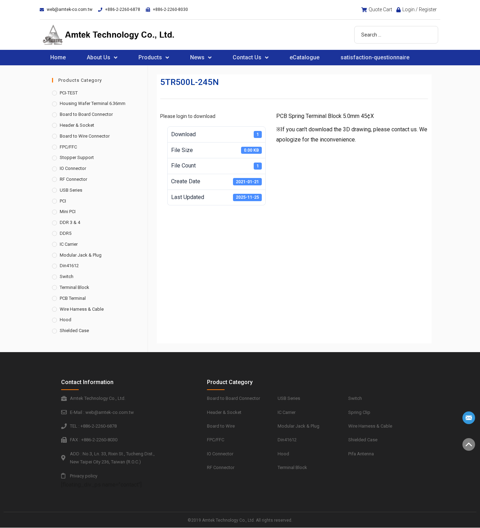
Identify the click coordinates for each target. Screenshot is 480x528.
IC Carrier (69, 244)
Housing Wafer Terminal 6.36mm (92, 103)
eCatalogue (304, 57)
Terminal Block (74, 287)
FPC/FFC (68, 147)
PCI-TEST (69, 92)
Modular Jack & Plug (81, 255)
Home (58, 57)
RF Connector (73, 179)
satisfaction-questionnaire (374, 57)
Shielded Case (74, 330)
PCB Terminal (73, 298)
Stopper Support (77, 157)
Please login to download (187, 116)
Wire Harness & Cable (82, 309)
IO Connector (73, 168)
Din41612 (69, 265)
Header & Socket (77, 125)
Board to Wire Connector (85, 136)
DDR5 (65, 233)
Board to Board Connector (86, 114)
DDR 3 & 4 (70, 222)
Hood (65, 319)
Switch (66, 276)
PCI (63, 201)
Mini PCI (68, 211)
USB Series (71, 190)
